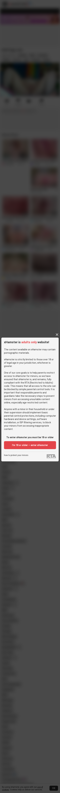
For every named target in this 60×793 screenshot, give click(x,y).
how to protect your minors (16, 455)
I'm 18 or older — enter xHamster (30, 445)
